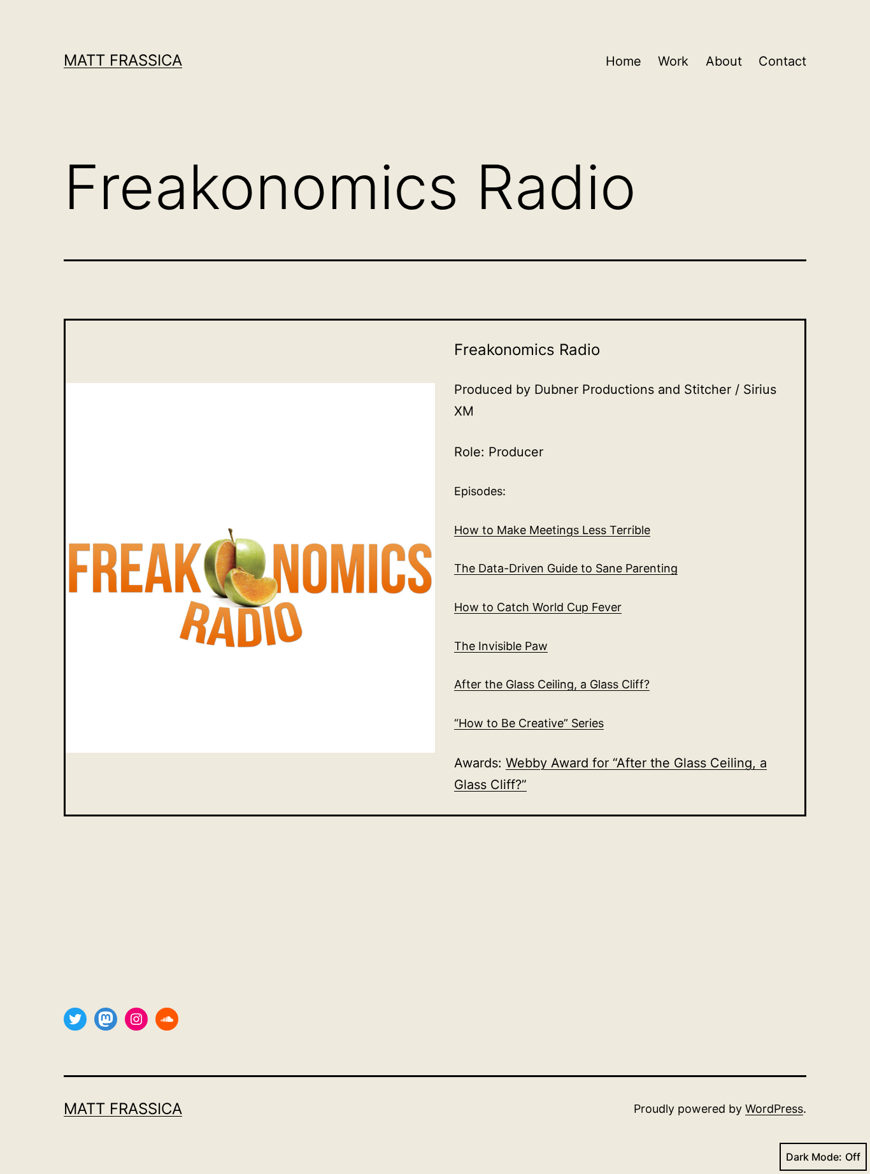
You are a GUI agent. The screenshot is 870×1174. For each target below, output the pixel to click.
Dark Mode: (814, 1156)
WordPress (774, 1108)
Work (673, 61)
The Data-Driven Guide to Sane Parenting (566, 568)
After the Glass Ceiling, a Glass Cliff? (552, 684)
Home (623, 61)
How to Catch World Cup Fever (538, 607)
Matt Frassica (123, 60)
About (724, 61)
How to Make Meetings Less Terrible (552, 530)
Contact (782, 61)
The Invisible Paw (501, 646)
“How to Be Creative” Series (529, 723)
